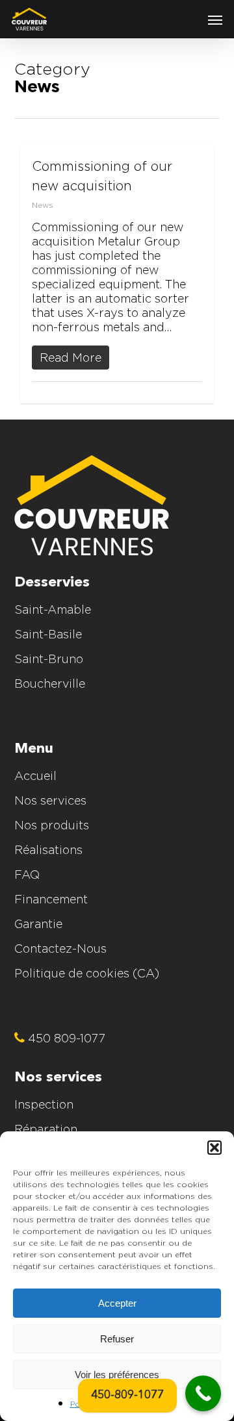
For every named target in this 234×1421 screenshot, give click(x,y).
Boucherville (49, 683)
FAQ (27, 874)
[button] (214, 1147)
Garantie (38, 924)
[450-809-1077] (203, 1393)
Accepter (117, 1303)
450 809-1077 (65, 1038)
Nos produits (51, 825)
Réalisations (48, 850)
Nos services (50, 800)
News (42, 205)
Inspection (43, 1104)
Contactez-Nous (60, 948)
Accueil (35, 776)
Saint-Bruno (48, 659)
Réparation (45, 1129)
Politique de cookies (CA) (86, 973)
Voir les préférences (117, 1374)
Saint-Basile (48, 634)
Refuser (117, 1338)
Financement (51, 899)
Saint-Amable (52, 609)
